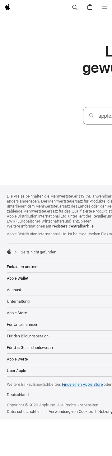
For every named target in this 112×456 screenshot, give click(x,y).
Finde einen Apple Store (82, 384)
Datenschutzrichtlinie (25, 411)
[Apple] (9, 251)
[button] (74, 7)
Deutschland (18, 395)
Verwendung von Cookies (70, 411)
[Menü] (104, 7)
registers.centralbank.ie (73, 226)
